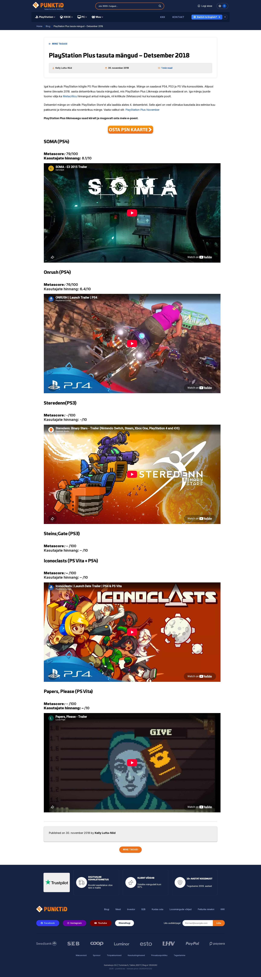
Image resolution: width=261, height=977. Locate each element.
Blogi (106, 909)
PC (83, 16)
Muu (98, 16)
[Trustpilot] (56, 882)
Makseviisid (81, 955)
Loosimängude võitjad (181, 909)
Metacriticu (70, 96)
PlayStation (46, 16)
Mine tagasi (59, 44)
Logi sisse (206, 5)
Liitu (218, 923)
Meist (118, 909)
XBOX (67, 16)
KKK (162, 17)
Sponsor (96, 955)
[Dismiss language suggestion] (225, 17)
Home (39, 26)
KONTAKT (178, 17)
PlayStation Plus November (142, 109)
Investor (131, 909)
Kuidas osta (157, 909)
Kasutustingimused (136, 955)
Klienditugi (124, 923)
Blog (48, 26)
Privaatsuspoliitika (159, 955)
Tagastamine (179, 955)
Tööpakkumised (114, 955)
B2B (143, 909)
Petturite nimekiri (206, 909)
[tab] (45, 17)
